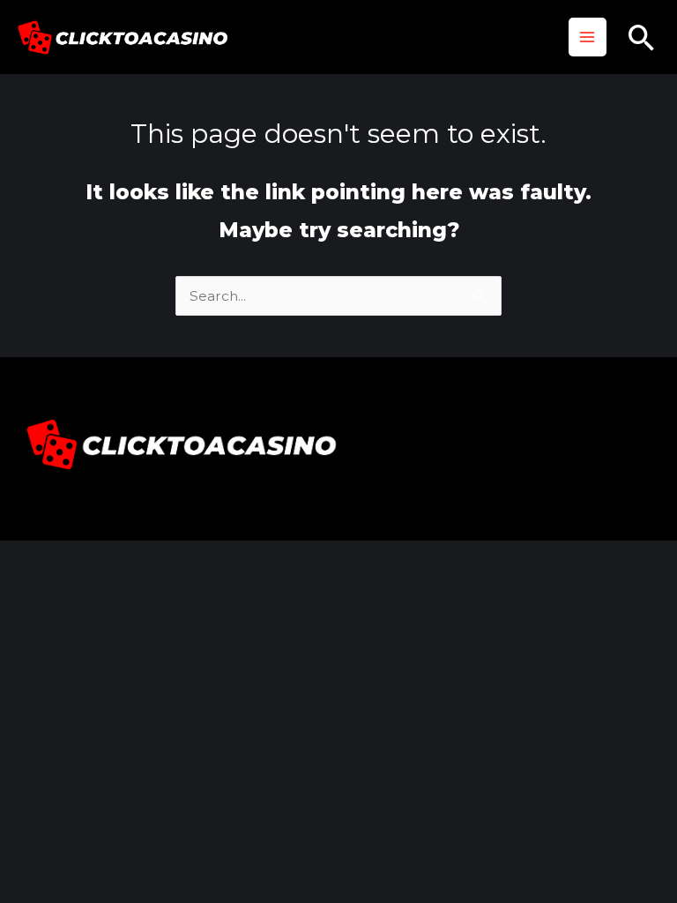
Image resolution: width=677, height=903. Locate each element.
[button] (641, 37)
